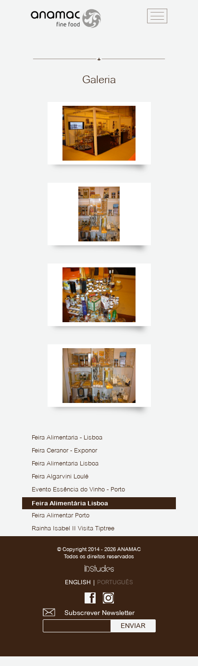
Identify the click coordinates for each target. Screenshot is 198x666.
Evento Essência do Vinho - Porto (78, 490)
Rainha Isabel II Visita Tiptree (73, 529)
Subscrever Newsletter (99, 612)
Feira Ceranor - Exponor (64, 451)
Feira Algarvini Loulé (60, 477)
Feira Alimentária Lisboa (70, 503)
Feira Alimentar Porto (60, 516)
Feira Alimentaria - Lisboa (67, 438)
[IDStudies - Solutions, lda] (99, 568)
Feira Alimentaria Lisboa (65, 464)
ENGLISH (78, 582)
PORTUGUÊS (115, 582)
